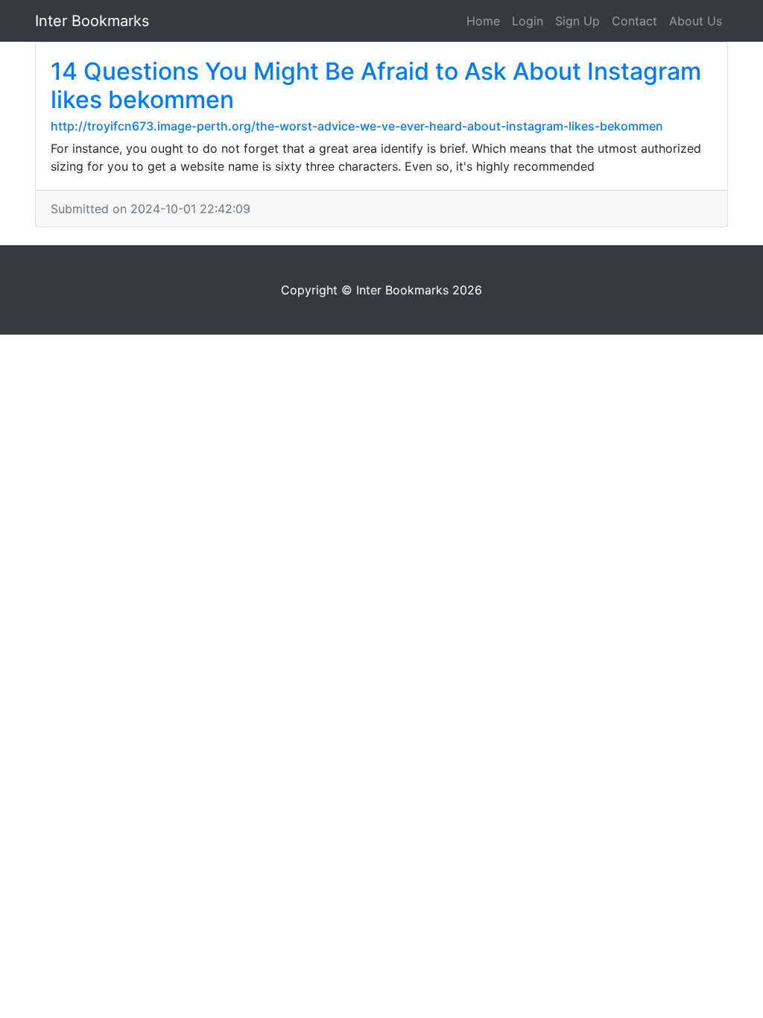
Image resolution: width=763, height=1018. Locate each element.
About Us (695, 20)
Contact (634, 20)
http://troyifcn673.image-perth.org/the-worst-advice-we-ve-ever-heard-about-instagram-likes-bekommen (357, 125)
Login (527, 20)
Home (483, 20)
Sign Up (577, 20)
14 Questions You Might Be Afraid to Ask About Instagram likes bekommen (376, 85)
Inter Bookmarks (92, 21)
